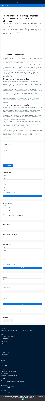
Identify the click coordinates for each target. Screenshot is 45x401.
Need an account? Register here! (9, 306)
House (4, 279)
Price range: (5, 192)
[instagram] (11, 320)
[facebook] (4, 320)
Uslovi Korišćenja (4, 369)
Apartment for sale (13, 210)
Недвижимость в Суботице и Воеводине (9, 371)
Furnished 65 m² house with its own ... (16, 215)
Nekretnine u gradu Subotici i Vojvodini (8, 373)
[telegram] (7, 320)
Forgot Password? (6, 307)
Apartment (5, 277)
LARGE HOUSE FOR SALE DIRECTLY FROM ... (16, 381)
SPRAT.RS (4, 343)
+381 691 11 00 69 (5, 338)
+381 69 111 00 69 (5, 352)
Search (22, 195)
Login (22, 304)
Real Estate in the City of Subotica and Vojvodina (29, 23)
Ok (22, 399)
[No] (43, 397)
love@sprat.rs (5, 341)
